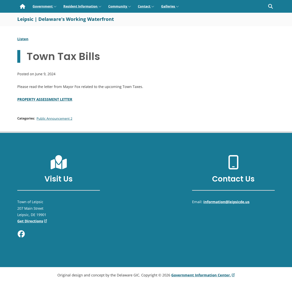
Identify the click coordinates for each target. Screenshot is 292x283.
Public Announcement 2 (54, 118)
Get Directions (30, 221)
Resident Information (80, 6)
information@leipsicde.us (226, 201)
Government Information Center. (201, 275)
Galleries (168, 6)
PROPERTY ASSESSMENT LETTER (44, 99)
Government (43, 6)
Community (118, 6)
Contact (144, 6)
